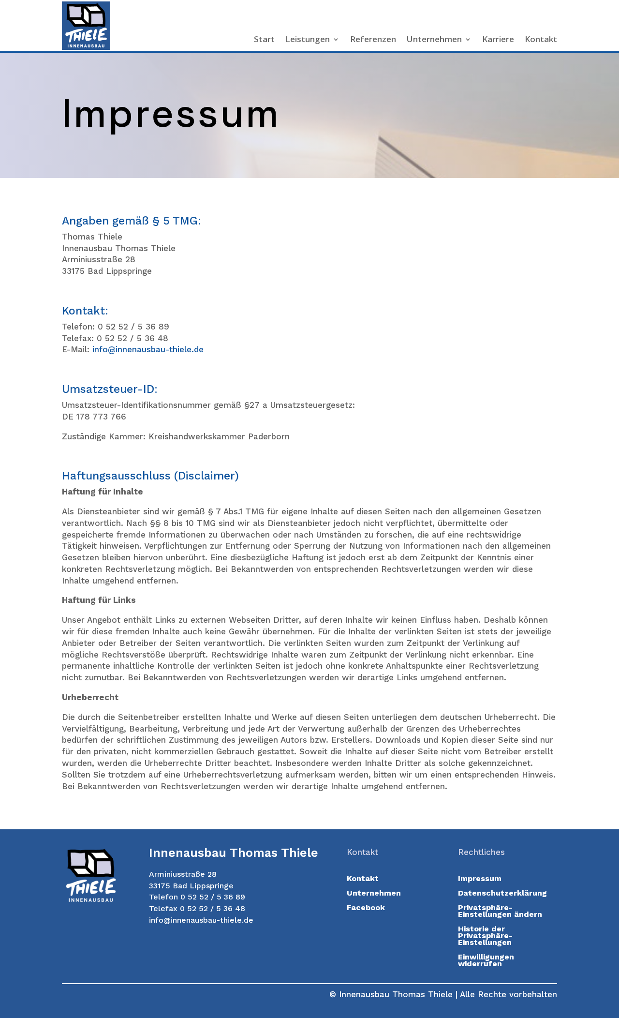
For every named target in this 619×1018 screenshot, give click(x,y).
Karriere (498, 40)
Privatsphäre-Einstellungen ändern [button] (500, 911)
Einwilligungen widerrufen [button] (486, 961)
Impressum (479, 879)
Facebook (366, 908)
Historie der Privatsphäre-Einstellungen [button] (485, 936)
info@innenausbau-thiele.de (148, 349)
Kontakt (541, 40)
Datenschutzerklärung (502, 894)
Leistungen (307, 40)
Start (264, 40)
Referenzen (373, 40)
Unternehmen (434, 40)
